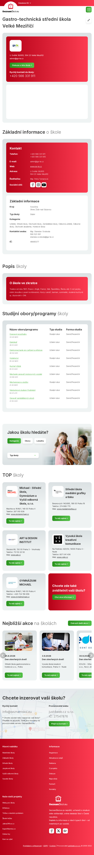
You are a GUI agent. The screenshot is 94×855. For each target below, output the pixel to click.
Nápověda (53, 779)
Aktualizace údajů (56, 758)
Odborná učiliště (65, 224)
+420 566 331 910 (38, 157)
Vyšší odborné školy (10, 774)
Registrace (53, 753)
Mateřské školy (8, 753)
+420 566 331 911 (22, 76)
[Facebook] (51, 830)
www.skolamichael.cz (20, 514)
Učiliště (13, 224)
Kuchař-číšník (15, 366)
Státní (32, 214)
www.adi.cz (16, 555)
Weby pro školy (8, 803)
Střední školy (22, 224)
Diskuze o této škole (21, 65)
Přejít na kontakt (58, 724)
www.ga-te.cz (36, 166)
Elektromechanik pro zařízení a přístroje (26, 350)
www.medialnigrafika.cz (66, 509)
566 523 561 (35, 234)
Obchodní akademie (23, 227)
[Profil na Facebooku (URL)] (32, 184)
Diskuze (52, 774)
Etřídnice (5, 808)
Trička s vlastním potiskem (12, 813)
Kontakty (52, 789)
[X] (58, 830)
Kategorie (14, 441)
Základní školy (8, 758)
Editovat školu (91, 20)
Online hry (6, 834)
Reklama (52, 763)
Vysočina (34, 207)
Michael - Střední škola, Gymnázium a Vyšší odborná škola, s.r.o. (30, 495)
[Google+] (65, 830)
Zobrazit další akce (79, 623)
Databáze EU (23, 3)
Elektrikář (13, 342)
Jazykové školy (8, 768)
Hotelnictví (14, 358)
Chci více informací (63, 597)
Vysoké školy (7, 779)
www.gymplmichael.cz (20, 597)
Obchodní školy (35, 224)
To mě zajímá (14, 521)
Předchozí (3, 655)
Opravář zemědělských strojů (22, 398)
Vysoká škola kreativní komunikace (73, 539)
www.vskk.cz (62, 557)
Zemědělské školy (50, 224)
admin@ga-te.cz (17, 58)
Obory (27, 441)
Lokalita (40, 441)
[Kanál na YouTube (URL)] (43, 184)
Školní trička (7, 818)
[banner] (10, 7)
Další (91, 655)
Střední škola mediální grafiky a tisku (75, 493)
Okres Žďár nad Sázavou (40, 209)
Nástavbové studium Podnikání (22, 390)
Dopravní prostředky (18, 334)
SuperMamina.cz (9, 829)
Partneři (52, 784)
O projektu (53, 768)
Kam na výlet (7, 839)
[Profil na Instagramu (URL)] (38, 184)
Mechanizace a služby (19, 382)
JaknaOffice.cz (8, 824)
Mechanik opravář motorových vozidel (26, 374)
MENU (89, 9)
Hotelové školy (39, 227)
